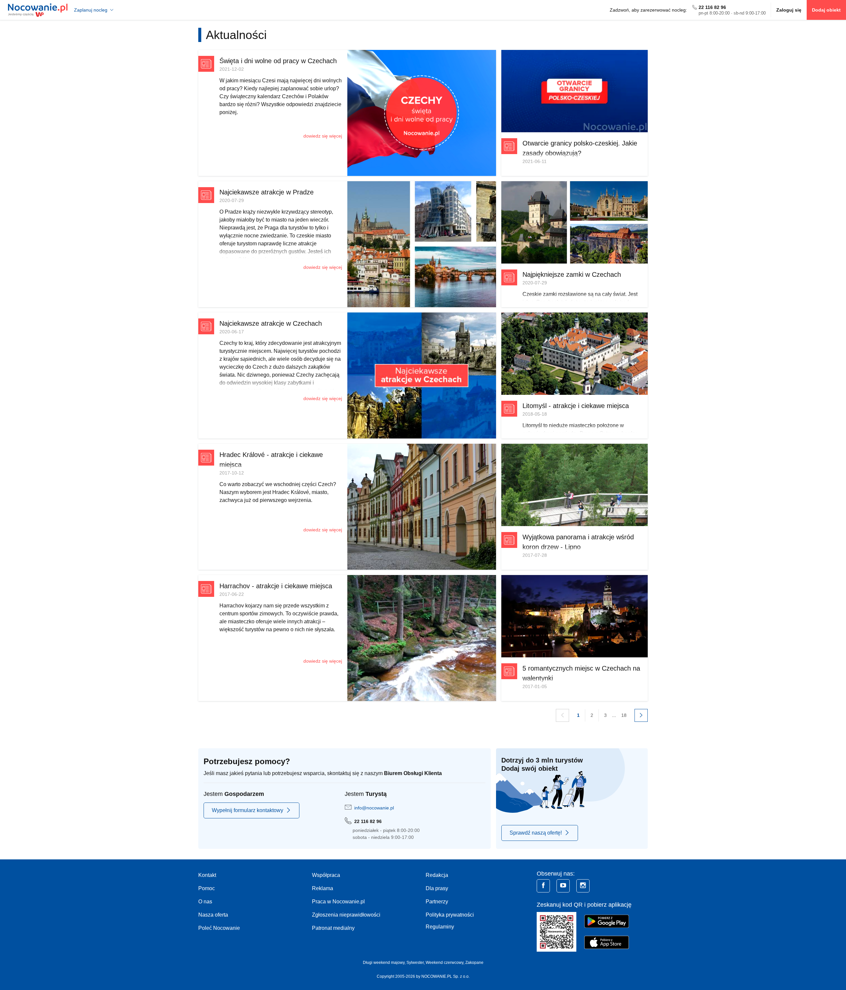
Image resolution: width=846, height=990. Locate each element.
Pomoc (206, 888)
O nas (205, 901)
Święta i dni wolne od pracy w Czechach (278, 60)
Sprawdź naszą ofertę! (536, 833)
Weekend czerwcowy (444, 962)
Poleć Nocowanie (219, 928)
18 (624, 715)
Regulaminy (440, 926)
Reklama (322, 888)
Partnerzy (437, 901)
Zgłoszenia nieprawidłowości (346, 915)
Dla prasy (437, 888)
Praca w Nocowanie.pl (338, 901)
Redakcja (437, 875)
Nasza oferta (213, 915)
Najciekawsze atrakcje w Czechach (270, 323)
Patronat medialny (333, 928)
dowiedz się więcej (322, 136)
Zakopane (474, 962)
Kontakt (207, 875)
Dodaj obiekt (826, 10)
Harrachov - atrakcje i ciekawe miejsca (275, 586)
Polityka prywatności (450, 915)
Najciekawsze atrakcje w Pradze (266, 192)
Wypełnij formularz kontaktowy (247, 810)
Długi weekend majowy (383, 962)
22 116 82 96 (712, 7)
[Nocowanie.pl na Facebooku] (543, 885)
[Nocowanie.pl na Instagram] (583, 885)
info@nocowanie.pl (374, 807)
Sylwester (415, 962)
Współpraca (326, 875)
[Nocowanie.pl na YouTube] (563, 885)
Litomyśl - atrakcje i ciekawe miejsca (575, 405)
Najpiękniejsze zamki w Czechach (571, 274)
